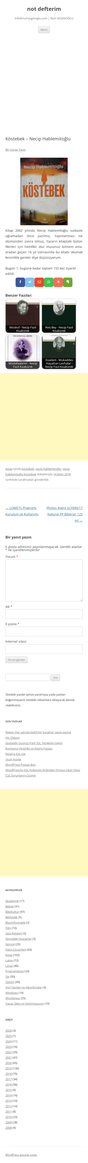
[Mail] (39, 282)
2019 (8, 1068)
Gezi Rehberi (13, 933)
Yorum (11, 557)
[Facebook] (20, 282)
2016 (8, 1084)
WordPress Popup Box (20, 765)
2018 (8, 1074)
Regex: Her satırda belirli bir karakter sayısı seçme (38, 732)
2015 (8, 1090)
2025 (8, 1036)
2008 (8, 1128)
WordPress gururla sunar (21, 1155)
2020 (8, 1063)
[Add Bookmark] (58, 282)
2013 (8, 1101)
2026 (8, 1030)
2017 (8, 1079)
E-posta (12, 624)
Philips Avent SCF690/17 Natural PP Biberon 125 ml (64, 514)
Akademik (12, 901)
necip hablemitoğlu (48, 469)
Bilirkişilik (11, 917)
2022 (8, 1052)
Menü (44, 29)
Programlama (14, 971)
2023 (8, 1047)
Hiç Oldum (12, 738)
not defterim (44, 8)
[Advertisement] (44, 84)
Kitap (8, 469)
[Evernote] (67, 282)
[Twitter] (30, 282)
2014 (8, 1095)
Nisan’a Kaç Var (15, 754)
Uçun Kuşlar (13, 759)
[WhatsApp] (48, 282)
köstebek (28, 469)
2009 (8, 1122)
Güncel (10, 944)
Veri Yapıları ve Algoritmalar (23, 987)
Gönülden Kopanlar (18, 939)
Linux (9, 966)
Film (8, 928)
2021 (8, 1057)
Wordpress (12, 998)
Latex (9, 960)
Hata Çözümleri (15, 949)
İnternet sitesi (15, 641)
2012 (8, 1106)
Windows (11, 993)
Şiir (7, 976)
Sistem (9, 982)
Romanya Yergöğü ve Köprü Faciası (28, 748)
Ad (8, 606)
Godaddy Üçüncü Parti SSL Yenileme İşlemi (34, 743)
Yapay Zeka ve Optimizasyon (24, 1003)
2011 (8, 1111)
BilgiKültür (12, 912)
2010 (8, 1117)
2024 (8, 1041)
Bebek (9, 906)
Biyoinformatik (15, 923)
